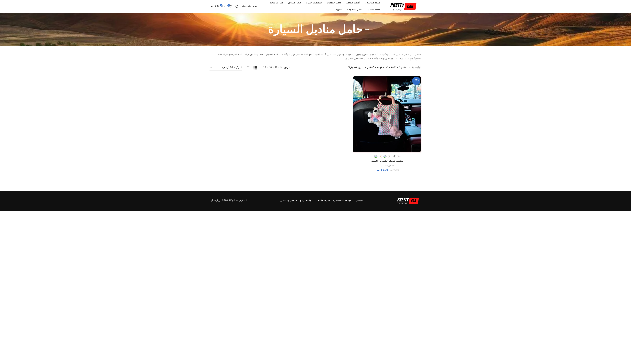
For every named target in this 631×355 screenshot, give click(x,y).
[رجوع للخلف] (367, 29)
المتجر (404, 68)
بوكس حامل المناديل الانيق (387, 161)
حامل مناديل (387, 166)
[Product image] (387, 114)
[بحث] (237, 6)
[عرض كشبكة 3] (255, 68)
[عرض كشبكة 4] (249, 68)
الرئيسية (416, 68)
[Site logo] (402, 7)
